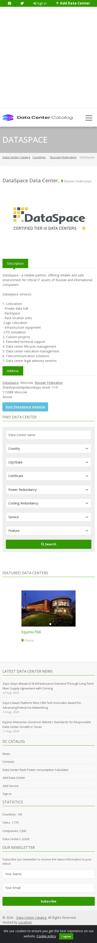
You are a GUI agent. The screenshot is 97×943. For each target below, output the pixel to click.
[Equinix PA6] (48, 608)
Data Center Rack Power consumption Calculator (35, 770)
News (6, 754)
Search (50, 544)
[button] (47, 624)
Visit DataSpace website (25, 407)
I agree (66, 936)
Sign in (41, 3)
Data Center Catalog (31, 917)
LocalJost (25, 922)
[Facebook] (9, 3)
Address (13, 371)
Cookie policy (46, 936)
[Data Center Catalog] (37, 117)
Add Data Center (74, 3)
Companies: (10, 831)
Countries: (9, 814)
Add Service (10, 786)
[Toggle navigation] (89, 118)
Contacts (8, 762)
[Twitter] (22, 3)
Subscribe (48, 901)
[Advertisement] (48, 57)
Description (15, 263)
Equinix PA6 (31, 631)
